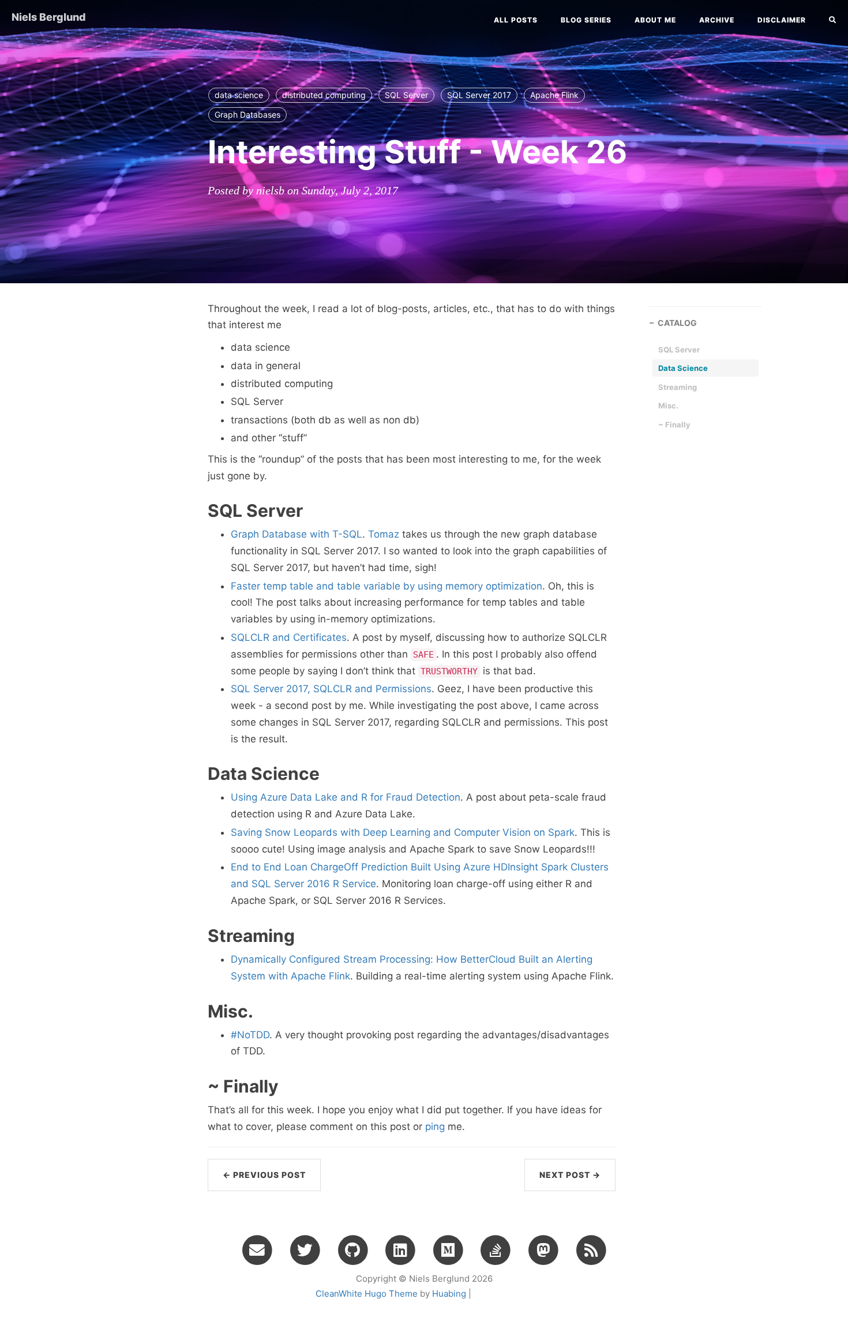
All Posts (516, 20)
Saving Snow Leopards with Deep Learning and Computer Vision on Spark (403, 832)
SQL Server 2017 (479, 95)
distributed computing (324, 95)
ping (435, 1126)
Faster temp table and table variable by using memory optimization (386, 586)
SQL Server (406, 95)
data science (239, 95)
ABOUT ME (655, 20)
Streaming (677, 387)
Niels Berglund (49, 17)
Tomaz (383, 534)
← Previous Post (264, 1175)
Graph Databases (247, 114)
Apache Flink (554, 95)
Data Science (683, 368)
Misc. (668, 405)
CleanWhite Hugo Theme (367, 1293)
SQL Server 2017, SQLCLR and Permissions (331, 688)
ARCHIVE (716, 20)
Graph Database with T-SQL (296, 534)
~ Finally (674, 424)
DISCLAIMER (781, 20)
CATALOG (677, 323)
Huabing (449, 1293)
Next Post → (570, 1175)
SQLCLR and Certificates (289, 637)
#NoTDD (250, 1035)
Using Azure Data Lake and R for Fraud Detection (345, 797)
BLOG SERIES (586, 20)
